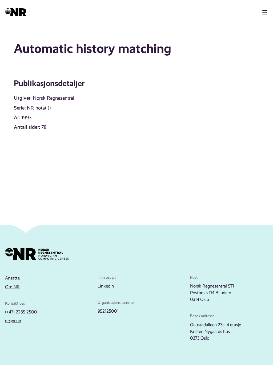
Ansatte (12, 278)
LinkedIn (106, 286)
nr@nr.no (13, 320)
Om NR (12, 286)
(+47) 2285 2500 (21, 311)
